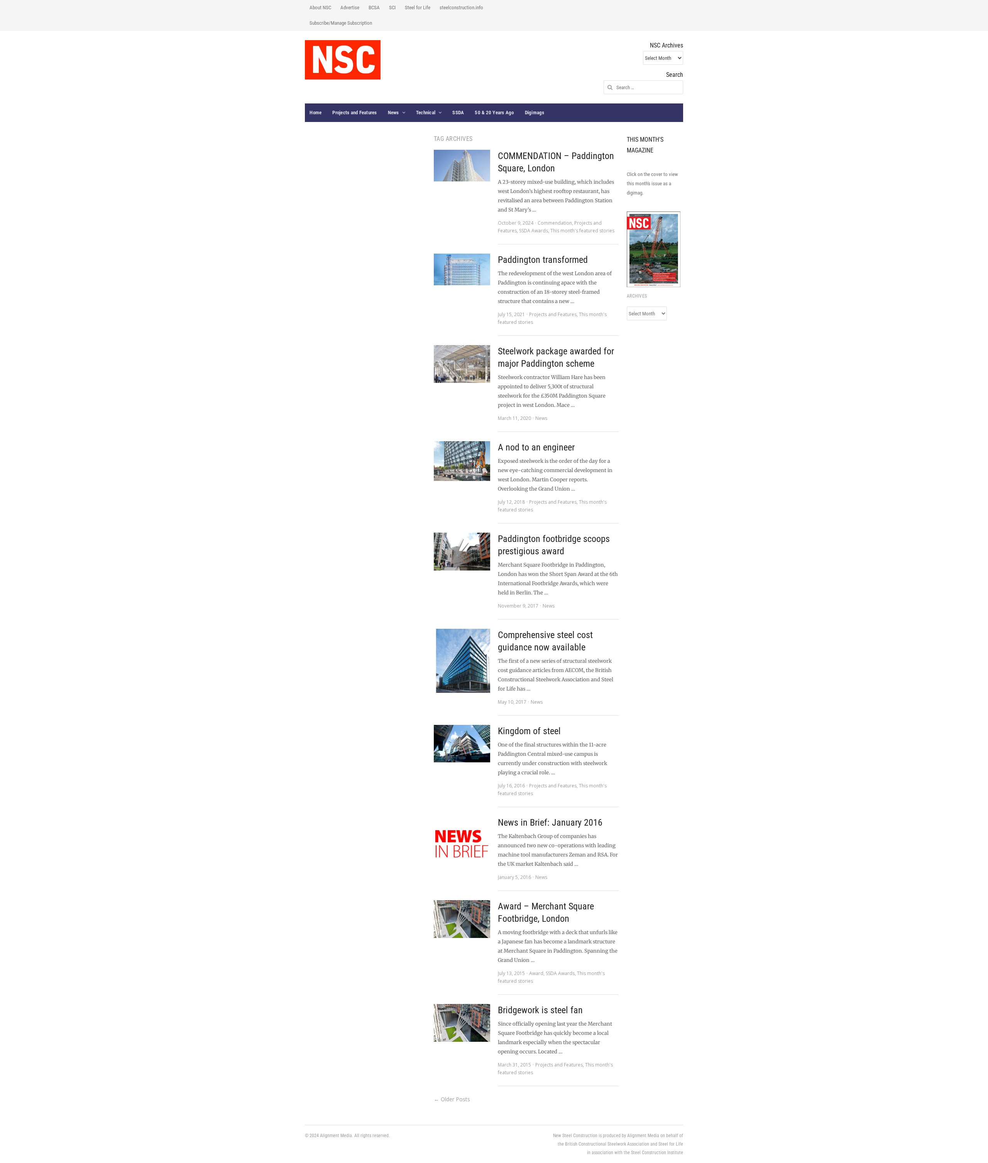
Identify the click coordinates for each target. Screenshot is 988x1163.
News (393, 112)
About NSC (320, 7)
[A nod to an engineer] (462, 461)
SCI (392, 7)
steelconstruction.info (461, 7)
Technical (425, 112)
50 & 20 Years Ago (494, 112)
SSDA (458, 112)
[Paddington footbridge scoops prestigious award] (462, 551)
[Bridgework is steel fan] (462, 1023)
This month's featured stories (582, 230)
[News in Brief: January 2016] (462, 844)
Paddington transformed (543, 259)
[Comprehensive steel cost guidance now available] (462, 661)
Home (315, 112)
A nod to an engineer (536, 447)
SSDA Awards (533, 230)
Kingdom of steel (529, 731)
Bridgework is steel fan (540, 1010)
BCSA (374, 7)
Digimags (535, 112)
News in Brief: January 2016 (550, 822)
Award (536, 973)
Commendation (555, 223)
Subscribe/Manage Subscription (341, 23)
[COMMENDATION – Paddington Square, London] (462, 165)
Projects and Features (354, 112)
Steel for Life (417, 7)
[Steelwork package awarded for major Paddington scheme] (462, 364)
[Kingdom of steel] (462, 743)
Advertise (349, 7)
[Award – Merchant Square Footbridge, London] (462, 919)
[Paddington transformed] (462, 269)
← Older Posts (452, 1099)
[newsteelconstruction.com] (343, 60)
